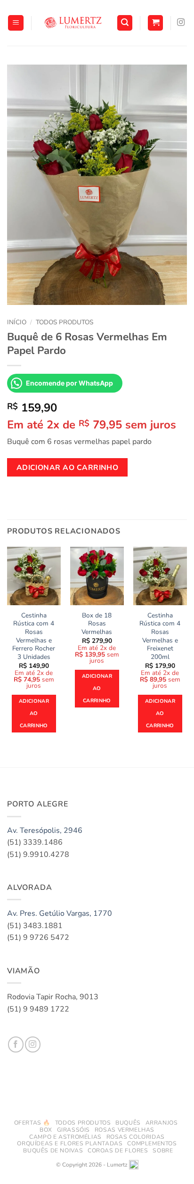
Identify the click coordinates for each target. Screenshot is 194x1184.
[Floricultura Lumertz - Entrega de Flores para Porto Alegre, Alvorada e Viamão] (74, 22)
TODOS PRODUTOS (83, 1122)
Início (16, 322)
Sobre (163, 1150)
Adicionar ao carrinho (67, 467)
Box (46, 1130)
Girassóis (73, 1130)
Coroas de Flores (118, 1150)
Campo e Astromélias (65, 1137)
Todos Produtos (64, 322)
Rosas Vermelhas (124, 1130)
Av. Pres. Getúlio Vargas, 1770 (59, 913)
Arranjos (162, 1122)
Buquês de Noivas (53, 1150)
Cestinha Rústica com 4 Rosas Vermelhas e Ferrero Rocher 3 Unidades (33, 636)
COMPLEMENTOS (152, 1143)
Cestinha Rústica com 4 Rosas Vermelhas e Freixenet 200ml (159, 636)
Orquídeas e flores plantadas (69, 1143)
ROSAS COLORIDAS (135, 1137)
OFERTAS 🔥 (32, 1122)
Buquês (128, 1122)
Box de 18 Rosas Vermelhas (96, 623)
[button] (16, 23)
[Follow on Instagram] (181, 22)
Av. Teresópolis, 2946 (44, 830)
